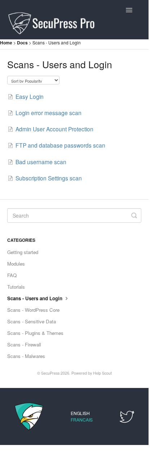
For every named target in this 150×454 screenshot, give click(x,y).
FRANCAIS (82, 419)
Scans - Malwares (26, 356)
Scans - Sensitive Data (31, 321)
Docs (23, 42)
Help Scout (102, 373)
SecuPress (50, 373)
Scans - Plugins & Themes (35, 332)
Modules (16, 263)
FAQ (12, 275)
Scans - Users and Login (35, 298)
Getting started (22, 252)
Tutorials (16, 286)
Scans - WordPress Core (33, 309)
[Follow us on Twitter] (127, 415)
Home (6, 42)
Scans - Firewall (24, 344)
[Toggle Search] (134, 215)
